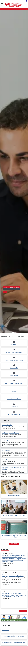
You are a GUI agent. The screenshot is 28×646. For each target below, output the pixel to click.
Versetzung (14, 391)
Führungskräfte (14, 368)
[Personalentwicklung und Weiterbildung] (14, 506)
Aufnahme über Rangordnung (14, 352)
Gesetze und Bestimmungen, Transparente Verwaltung (14, 536)
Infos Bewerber (6, 450)
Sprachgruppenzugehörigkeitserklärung (13, 636)
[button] (1, 171)
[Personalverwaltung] (14, 486)
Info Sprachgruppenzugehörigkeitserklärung (13, 575)
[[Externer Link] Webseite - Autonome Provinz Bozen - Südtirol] (13, 5)
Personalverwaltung (14, 495)
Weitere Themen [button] (14, 543)
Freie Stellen (14, 375)
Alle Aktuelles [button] (22, 611)
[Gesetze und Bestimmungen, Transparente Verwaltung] (14, 527)
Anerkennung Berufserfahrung (10, 433)
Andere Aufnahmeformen (14, 399)
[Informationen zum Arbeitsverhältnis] (14, 618)
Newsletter (5, 460)
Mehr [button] (4, 292)
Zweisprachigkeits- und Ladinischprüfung (13, 642)
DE (23, 0)
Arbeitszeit (5, 441)
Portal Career (5, 630)
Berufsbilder (14, 406)
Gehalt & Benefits (7, 425)
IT (24, 0)
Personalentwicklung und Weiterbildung (14, 515)
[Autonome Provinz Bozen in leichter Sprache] (26, 0)
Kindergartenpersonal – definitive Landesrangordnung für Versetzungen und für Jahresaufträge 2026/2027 (14, 595)
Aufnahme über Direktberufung (14, 360)
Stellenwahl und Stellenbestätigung (14, 383)
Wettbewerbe (14, 344)
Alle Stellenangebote (14, 414)
